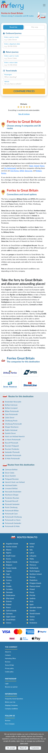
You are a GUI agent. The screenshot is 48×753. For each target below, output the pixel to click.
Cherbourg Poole (11, 421)
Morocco (33, 565)
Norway (32, 577)
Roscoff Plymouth (11, 443)
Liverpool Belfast (11, 488)
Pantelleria (33, 580)
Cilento (8, 577)
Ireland (36, 166)
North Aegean (35, 571)
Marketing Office (10, 658)
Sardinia (32, 598)
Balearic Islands (11, 562)
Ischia (32, 547)
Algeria (8, 553)
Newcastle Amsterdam (13, 492)
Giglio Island (10, 617)
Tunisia (32, 617)
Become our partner (11, 687)
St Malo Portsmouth (12, 458)
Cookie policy (9, 672)
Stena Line (28, 171)
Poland (32, 589)
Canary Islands (11, 568)
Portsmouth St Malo (12, 526)
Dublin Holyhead (11, 430)
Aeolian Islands (11, 547)
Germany (9, 614)
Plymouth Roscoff (11, 501)
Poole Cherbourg (11, 507)
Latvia (32, 553)
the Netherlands (10, 168)
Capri (8, 574)
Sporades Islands (36, 607)
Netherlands (34, 568)
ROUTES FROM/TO (27, 537)
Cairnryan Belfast (11, 469)
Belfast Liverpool (11, 408)
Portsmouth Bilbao (12, 511)
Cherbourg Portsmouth (13, 424)
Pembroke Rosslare (12, 498)
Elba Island (10, 598)
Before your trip (10, 702)
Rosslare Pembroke (12, 449)
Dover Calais (9, 473)
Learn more (24, 743)
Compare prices (24, 91)
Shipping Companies (11, 705)
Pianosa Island (35, 586)
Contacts (8, 655)
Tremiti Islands (35, 614)
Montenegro (34, 562)
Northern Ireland (36, 574)
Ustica (32, 620)
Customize (35, 748)
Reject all (23, 748)
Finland (8, 604)
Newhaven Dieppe (11, 495)
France (42, 166)
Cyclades (9, 589)
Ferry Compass (10, 724)
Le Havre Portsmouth (12, 439)
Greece (8, 623)
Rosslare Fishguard (12, 446)
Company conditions (11, 709)
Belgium (9, 565)
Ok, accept (11, 748)
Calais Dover (9, 417)
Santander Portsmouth (13, 455)
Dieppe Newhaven (11, 427)
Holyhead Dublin (11, 485)
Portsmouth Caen (11, 514)
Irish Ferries (14, 171)
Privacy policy (9, 668)
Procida (32, 595)
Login (6, 683)
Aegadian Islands (12, 544)
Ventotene (33, 623)
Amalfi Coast (10, 556)
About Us (8, 652)
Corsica (8, 580)
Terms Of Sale (9, 665)
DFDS (22, 171)
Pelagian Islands (35, 583)
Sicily (31, 601)
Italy (31, 550)
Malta (32, 559)
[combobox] (24, 39)
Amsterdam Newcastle (13, 402)
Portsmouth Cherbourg (13, 517)
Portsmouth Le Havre (12, 520)
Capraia (8, 571)
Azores (8, 559)
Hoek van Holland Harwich (15, 436)
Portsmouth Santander (13, 523)
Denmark (9, 592)
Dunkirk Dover (10, 433)
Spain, (31, 166)
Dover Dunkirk (10, 476)
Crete (8, 583)
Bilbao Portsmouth (12, 411)
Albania (8, 550)
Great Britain (10, 620)
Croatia (8, 586)
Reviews (7, 662)
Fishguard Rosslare (12, 479)
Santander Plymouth (12, 452)
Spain (31, 604)
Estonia (8, 601)
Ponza (32, 592)
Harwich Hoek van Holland (15, 482)
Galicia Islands (11, 611)
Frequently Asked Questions (14, 699)
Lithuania (33, 556)
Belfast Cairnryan (11, 405)
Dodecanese (10, 595)
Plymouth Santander (12, 504)
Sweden (32, 611)
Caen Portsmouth (11, 414)
